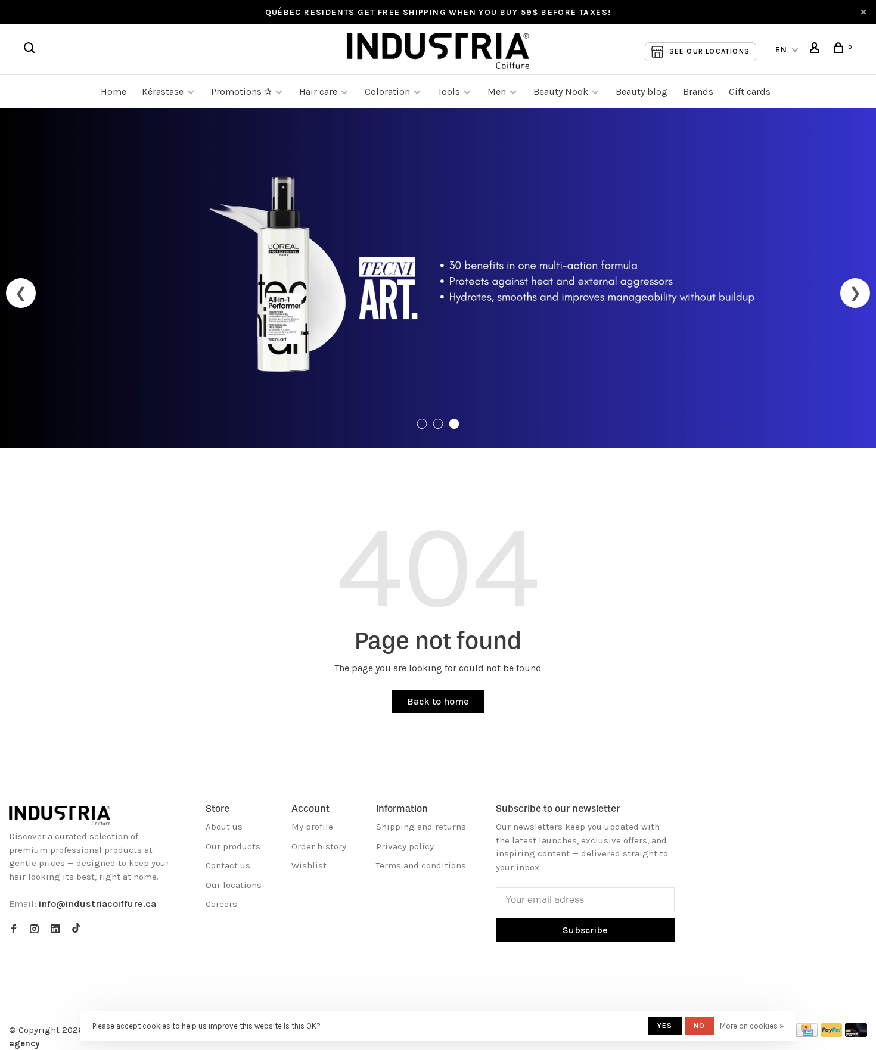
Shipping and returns (421, 826)
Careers (221, 904)
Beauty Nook (560, 91)
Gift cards (750, 91)
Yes (665, 1025)
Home (113, 91)
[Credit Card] (807, 1033)
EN (781, 50)
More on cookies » (752, 1025)
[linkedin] (55, 929)
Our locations (234, 885)
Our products (233, 846)
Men (496, 91)
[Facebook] (13, 929)
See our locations (709, 51)
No (699, 1025)
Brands (698, 91)
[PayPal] (832, 1033)
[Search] (31, 50)
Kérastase (163, 91)
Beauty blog (641, 91)
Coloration (387, 91)
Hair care (318, 91)
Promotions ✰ (242, 91)
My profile (312, 826)
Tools (448, 91)
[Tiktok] (76, 929)
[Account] (816, 50)
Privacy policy (405, 846)
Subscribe (585, 930)
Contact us (228, 865)
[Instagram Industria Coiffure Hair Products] (34, 929)
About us (224, 826)
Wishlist (309, 865)
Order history (318, 846)
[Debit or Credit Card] (856, 1033)
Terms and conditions (421, 865)
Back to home (438, 701)
